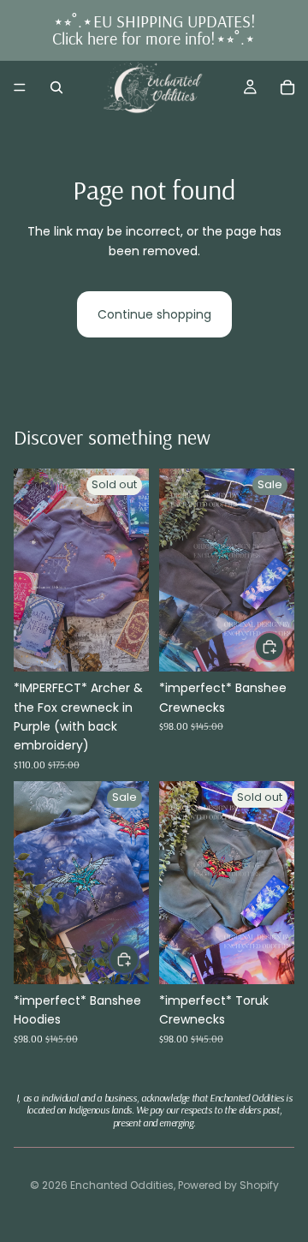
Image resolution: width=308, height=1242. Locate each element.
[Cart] (287, 87)
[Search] (56, 87)
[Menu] (19, 87)
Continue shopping (154, 314)
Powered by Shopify (228, 1185)
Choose (284, 646)
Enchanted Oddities (122, 1185)
